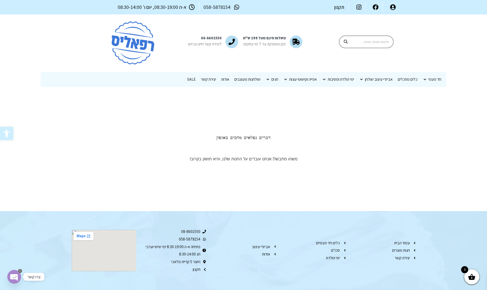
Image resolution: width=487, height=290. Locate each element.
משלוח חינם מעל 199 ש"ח (264, 38)
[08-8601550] (231, 42)
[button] (6, 133)
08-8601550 (211, 38)
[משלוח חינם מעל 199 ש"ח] (296, 42)
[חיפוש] (345, 42)
